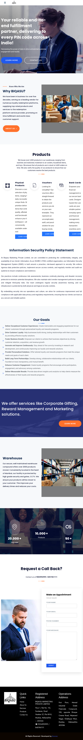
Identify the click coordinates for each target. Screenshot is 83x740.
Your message (52, 630)
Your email (51, 612)
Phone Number (52, 621)
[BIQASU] (14, 2)
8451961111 (39, 727)
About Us (10, 128)
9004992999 (43, 724)
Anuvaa (55, 736)
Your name (51, 602)
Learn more (11, 60)
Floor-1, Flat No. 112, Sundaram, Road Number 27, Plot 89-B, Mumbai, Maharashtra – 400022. (43, 714)
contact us (36, 60)
